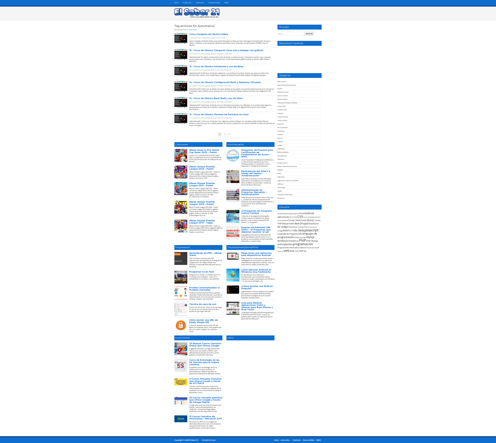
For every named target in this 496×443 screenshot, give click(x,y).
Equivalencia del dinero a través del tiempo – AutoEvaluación (255, 173)
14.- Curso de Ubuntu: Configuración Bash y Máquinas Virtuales (225, 82)
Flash (290, 227)
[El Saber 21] (197, 17)
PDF (297, 241)
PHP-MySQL (312, 240)
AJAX (302, 213)
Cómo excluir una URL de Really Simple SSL (203, 321)
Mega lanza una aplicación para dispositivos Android (256, 254)
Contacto (200, 3)
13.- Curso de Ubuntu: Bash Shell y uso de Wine (216, 98)
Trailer (279, 191)
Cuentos (280, 113)
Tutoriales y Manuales (224, 54)
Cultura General (282, 117)
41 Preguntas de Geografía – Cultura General (257, 212)
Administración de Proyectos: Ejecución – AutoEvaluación (254, 192)
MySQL (311, 237)
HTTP (291, 230)
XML (305, 251)
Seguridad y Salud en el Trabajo (288, 180)
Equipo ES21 (196, 38)
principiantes (285, 244)
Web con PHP (296, 250)
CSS (300, 216)
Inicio (176, 3)
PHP (302, 240)
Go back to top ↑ (209, 440)
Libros (230, 338)
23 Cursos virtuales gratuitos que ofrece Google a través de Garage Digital (205, 399)
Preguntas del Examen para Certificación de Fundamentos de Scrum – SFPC (257, 153)
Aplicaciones (281, 81)
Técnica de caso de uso (202, 304)
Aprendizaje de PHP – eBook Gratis (205, 254)
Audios (279, 89)
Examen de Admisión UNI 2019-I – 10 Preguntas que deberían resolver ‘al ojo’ (256, 229)
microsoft (303, 237)
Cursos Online (214, 3)
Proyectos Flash (312, 247)
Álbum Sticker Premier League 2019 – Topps (202, 221)
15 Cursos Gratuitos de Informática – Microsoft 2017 (205, 417)
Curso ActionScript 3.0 (311, 217)
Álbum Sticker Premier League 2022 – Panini (202, 167)
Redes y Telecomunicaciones (287, 166)
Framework (313, 227)
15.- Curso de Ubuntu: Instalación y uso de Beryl (216, 66)
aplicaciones (283, 216)
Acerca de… (187, 3)
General (280, 134)
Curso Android (282, 220)
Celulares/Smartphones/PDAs (242, 247)
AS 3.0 (291, 217)
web (286, 251)
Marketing (280, 149)
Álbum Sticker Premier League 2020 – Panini (202, 203)
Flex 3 (306, 227)
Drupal (304, 223)
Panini (292, 240)
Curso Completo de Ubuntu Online (208, 34)
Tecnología (281, 187)
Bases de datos (282, 99)
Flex (302, 227)
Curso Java (294, 220)
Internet (280, 142)
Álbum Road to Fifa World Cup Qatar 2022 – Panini (204, 151)
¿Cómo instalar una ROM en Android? (257, 287)
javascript (311, 230)
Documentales (282, 127)
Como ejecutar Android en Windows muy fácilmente (256, 270)
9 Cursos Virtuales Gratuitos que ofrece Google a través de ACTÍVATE (205, 381)
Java (301, 230)
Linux (296, 237)
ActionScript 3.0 (293, 213)
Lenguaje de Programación (289, 233)
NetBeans (283, 240)
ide (295, 230)
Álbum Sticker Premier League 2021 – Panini (202, 184)
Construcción (282, 110)
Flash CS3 (297, 227)
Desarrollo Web (291, 223)
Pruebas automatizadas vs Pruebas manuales (204, 288)
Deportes (280, 124)
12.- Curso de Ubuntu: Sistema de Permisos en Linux (219, 114)
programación (303, 244)
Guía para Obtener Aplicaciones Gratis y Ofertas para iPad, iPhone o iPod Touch (257, 306)
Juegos (279, 145)
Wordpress (281, 198)
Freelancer (281, 131)
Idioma (279, 138)
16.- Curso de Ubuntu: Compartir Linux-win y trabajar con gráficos (226, 50)
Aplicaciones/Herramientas (286, 85)
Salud (279, 173)
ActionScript (282, 213)
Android (309, 213)
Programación (182, 247)
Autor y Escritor (282, 96)
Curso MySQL (307, 220)
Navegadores (282, 156)
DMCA (226, 3)
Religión (280, 170)
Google (280, 231)
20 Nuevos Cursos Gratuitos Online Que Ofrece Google (205, 344)
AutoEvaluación (235, 144)
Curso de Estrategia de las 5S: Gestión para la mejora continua (204, 362)
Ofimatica (280, 159)
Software (280, 184)
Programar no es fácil (201, 271)
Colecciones (181, 144)
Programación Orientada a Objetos (291, 247)
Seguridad (280, 177)
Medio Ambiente (282, 152)
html (286, 230)
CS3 (295, 217)
